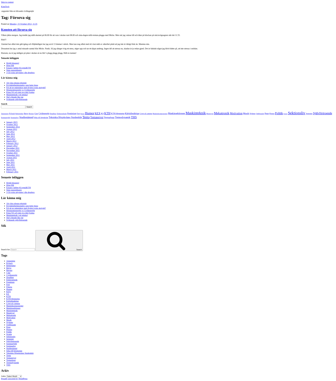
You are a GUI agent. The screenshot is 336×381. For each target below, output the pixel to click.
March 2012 (11, 141)
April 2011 (10, 167)
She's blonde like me (14, 97)
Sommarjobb (5, 118)
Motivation (236, 113)
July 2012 (10, 132)
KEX (97, 113)
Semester (309, 113)
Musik (246, 113)
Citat (36, 113)
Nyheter (253, 113)
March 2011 (11, 169)
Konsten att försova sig (16, 29)
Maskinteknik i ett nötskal (17, 95)
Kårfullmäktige (132, 113)
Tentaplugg (109, 117)
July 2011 (10, 160)
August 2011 (11, 158)
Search (4, 104)
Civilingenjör (43, 113)
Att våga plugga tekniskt (16, 83)
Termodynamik (122, 117)
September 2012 (13, 127)
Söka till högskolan (41, 117)
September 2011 (13, 155)
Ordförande (260, 114)
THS (134, 117)
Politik (279, 113)
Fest (78, 113)
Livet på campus (146, 113)
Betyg (26, 113)
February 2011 (12, 172)
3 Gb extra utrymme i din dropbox (20, 72)
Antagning (5, 114)
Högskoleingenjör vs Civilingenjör (20, 90)
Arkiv (3, 376)
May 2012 (10, 136)
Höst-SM (10, 65)
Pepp (267, 113)
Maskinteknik (196, 113)
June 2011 (10, 162)
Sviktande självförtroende (16, 99)
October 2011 (12, 153)
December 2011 (12, 148)
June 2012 (10, 134)
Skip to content (7, 2)
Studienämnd (26, 117)
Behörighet (19, 114)
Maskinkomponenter (160, 114)
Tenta (86, 117)
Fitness (82, 113)
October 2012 (12, 124)
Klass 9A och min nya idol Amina (20, 92)
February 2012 (12, 143)
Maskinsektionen (176, 113)
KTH (107, 113)
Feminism (71, 113)
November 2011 (13, 150)
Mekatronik (221, 113)
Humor (89, 113)
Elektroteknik (62, 114)
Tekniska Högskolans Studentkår (65, 117)
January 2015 (11, 122)
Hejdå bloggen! (12, 63)
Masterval (209, 114)
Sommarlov (15, 118)
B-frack (12, 113)
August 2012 (11, 129)
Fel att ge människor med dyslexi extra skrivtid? (26, 87)
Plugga (271, 113)
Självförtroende (322, 113)
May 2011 (10, 165)
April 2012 (10, 139)
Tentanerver (96, 117)
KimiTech (5, 7)
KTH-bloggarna (117, 113)
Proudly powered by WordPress (14, 379)
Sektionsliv (296, 113)
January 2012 (11, 146)
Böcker (31, 114)
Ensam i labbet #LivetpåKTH (18, 68)
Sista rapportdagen (14, 70)
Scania (285, 113)
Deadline (53, 114)
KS (102, 113)
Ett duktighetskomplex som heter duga (22, 85)
